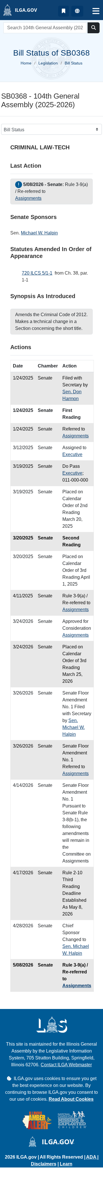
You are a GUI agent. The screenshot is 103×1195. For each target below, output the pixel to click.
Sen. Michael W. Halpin (73, 727)
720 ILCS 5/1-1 (37, 273)
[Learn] (63, 11)
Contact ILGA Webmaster (66, 1064)
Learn (66, 1163)
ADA (91, 1157)
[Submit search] (94, 27)
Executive (72, 454)
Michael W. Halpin (39, 232)
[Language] (77, 11)
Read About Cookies (71, 1099)
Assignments (28, 198)
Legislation (48, 63)
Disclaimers (43, 1163)
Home (26, 63)
